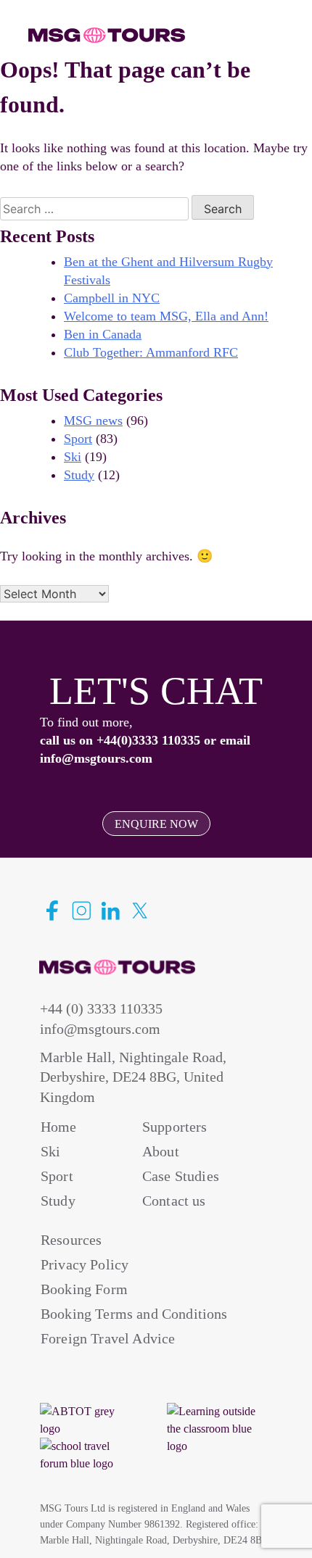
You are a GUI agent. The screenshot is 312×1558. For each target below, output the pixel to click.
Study (79, 475)
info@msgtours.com (96, 758)
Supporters (175, 1127)
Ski (72, 456)
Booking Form (84, 1289)
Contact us (174, 1201)
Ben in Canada (102, 334)
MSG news (93, 420)
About (160, 1151)
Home (59, 1127)
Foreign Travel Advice (108, 1338)
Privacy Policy (84, 1264)
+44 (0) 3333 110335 (101, 1008)
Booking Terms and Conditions (134, 1314)
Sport (78, 438)
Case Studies (180, 1176)
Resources (71, 1240)
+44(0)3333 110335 (148, 740)
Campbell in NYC (112, 298)
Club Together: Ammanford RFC (151, 352)
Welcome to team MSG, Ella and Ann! (166, 316)
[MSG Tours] (106, 35)
